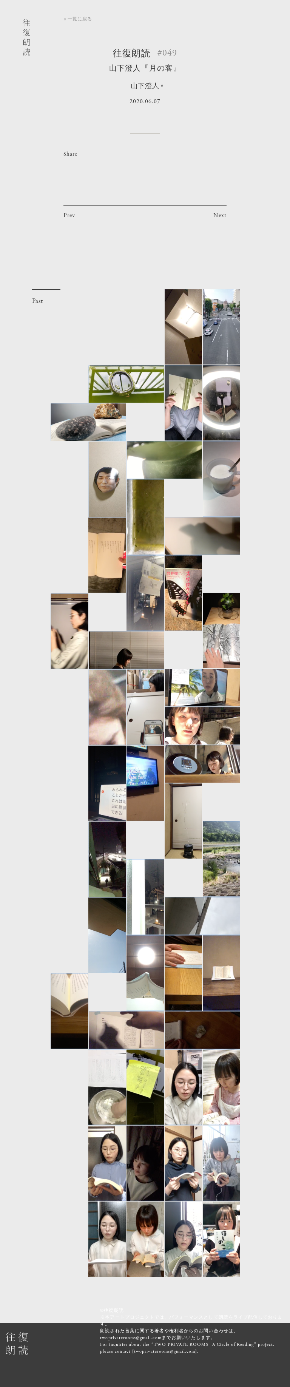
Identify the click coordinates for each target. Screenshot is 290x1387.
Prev (69, 215)
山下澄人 (145, 86)
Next (220, 215)
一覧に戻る (80, 19)
